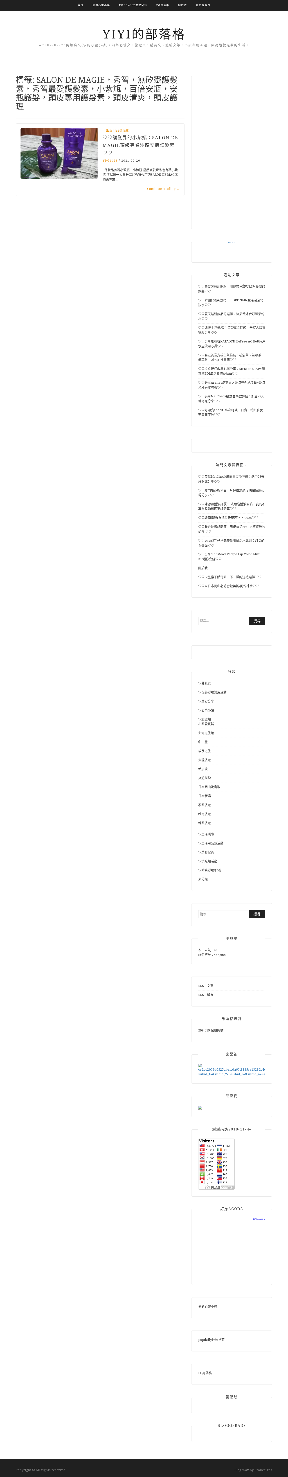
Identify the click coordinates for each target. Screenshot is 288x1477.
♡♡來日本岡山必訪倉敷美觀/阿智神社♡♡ (228, 586)
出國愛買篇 (206, 724)
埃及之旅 (204, 751)
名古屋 (203, 742)
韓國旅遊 (204, 823)
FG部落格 (162, 5)
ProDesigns (263, 1470)
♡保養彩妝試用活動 (212, 692)
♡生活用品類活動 (116, 130)
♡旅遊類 (204, 719)
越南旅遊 (204, 814)
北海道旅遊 (206, 733)
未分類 (203, 879)
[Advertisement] (231, 150)
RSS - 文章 (205, 986)
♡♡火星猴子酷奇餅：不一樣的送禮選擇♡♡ (229, 577)
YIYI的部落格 (144, 34)
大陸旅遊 (204, 760)
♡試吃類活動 (207, 861)
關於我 (182, 5)
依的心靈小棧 (101, 5)
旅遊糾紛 (204, 778)
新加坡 (203, 769)
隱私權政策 (203, 5)
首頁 (80, 5)
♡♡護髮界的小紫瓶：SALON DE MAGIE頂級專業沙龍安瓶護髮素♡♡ (140, 145)
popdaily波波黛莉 (133, 5)
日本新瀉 (204, 796)
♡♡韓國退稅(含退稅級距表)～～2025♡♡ (228, 518)
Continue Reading (163, 189)
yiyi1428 (110, 160)
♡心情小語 (206, 710)
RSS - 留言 (205, 995)
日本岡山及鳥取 (209, 787)
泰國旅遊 (204, 805)
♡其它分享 (206, 701)
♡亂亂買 (204, 683)
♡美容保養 (206, 852)
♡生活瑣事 (206, 834)
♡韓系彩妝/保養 (209, 870)
